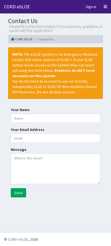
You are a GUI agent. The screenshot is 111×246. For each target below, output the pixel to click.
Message (18, 149)
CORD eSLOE (17, 6)
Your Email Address (27, 129)
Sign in (91, 6)
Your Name (20, 109)
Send (18, 192)
